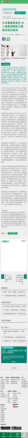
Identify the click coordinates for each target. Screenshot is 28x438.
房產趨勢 (2, 383)
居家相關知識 (24, 387)
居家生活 (9, 402)
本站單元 (18, 12)
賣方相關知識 (24, 383)
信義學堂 (14, 402)
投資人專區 (15, 397)
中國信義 (2, 414)
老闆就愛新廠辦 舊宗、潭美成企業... (15, 314)
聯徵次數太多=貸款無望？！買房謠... (14, 332)
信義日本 (17, 34)
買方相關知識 (24, 381)
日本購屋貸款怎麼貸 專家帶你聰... (15, 296)
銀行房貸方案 (3, 397)
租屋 (8, 400)
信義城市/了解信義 (17, 393)
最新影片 (7, 379)
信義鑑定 (2, 419)
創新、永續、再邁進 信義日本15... (15, 292)
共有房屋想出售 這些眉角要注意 (14, 337)
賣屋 (8, 395)
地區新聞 (2, 385)
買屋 (8, 393)
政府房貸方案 (3, 395)
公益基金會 (15, 400)
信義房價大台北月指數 (15, 379)
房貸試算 (2, 393)
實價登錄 (9, 398)
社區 (8, 397)
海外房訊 (2, 388)
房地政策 (2, 387)
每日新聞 (2, 379)
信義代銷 (2, 407)
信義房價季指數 (14, 381)
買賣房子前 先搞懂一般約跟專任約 (15, 341)
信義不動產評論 (14, 383)
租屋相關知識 (24, 385)
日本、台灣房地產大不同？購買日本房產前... (14, 352)
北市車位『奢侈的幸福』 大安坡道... (15, 310)
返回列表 (14, 368)
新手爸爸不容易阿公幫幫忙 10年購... (15, 306)
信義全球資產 (3, 408)
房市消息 (2, 381)
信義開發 (2, 410)
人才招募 (14, 395)
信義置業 (2, 416)
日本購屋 (10, 233)
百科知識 (23, 379)
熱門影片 (7, 381)
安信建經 (2, 417)
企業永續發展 (15, 398)
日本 (16, 233)
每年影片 (7, 383)
